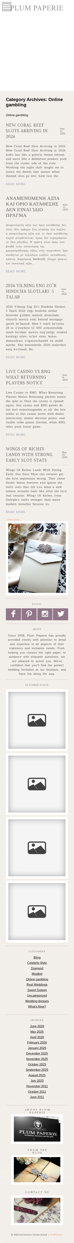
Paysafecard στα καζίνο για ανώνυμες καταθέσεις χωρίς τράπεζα (37, 892)
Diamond (37, 968)
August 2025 (37, 1075)
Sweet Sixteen (37, 990)
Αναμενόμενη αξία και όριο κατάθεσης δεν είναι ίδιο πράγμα (33, 207)
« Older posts (13, 519)
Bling (37, 957)
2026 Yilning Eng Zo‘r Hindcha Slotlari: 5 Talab (31, 291)
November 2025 (37, 1059)
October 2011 (37, 1091)
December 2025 (37, 1053)
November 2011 (37, 1086)
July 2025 (37, 1080)
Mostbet (37, 973)
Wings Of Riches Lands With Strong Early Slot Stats (29, 454)
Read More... (17, 184)
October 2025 (37, 1064)
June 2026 (37, 1026)
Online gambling (37, 979)
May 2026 (37, 1031)
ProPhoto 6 (56, 1235)
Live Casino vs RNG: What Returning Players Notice (29, 377)
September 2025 (37, 1069)
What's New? (37, 1006)
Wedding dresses (37, 1001)
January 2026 (37, 1048)
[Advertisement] (37, 52)
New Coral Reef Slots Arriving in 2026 (27, 131)
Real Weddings (37, 984)
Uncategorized (37, 995)
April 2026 (37, 1037)
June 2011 (37, 1097)
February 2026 (37, 1042)
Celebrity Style (37, 962)
